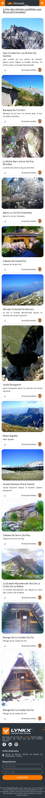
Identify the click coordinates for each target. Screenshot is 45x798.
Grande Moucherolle (25, 65)
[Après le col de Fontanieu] (22, 193)
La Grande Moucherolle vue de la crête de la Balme (21, 585)
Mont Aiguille (10, 435)
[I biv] (5, 70)
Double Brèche (31, 62)
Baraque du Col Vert (14, 110)
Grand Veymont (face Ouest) (18, 484)
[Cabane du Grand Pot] (22, 241)
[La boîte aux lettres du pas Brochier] (22, 142)
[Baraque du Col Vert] (22, 90)
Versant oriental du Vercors (18, 309)
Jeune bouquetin (12, 384)
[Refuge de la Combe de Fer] (22, 618)
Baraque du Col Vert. (12, 113)
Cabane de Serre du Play (16, 535)
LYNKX (26, 737)
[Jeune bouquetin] (22, 353)
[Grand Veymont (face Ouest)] (22, 464)
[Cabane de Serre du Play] (22, 515)
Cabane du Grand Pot (14, 261)
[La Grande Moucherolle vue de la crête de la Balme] (22, 564)
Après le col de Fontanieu (17, 212)
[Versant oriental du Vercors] (22, 289)
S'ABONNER (22, 777)
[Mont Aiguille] (22, 416)
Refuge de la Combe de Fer (18, 637)
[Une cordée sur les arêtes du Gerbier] (22, 33)
